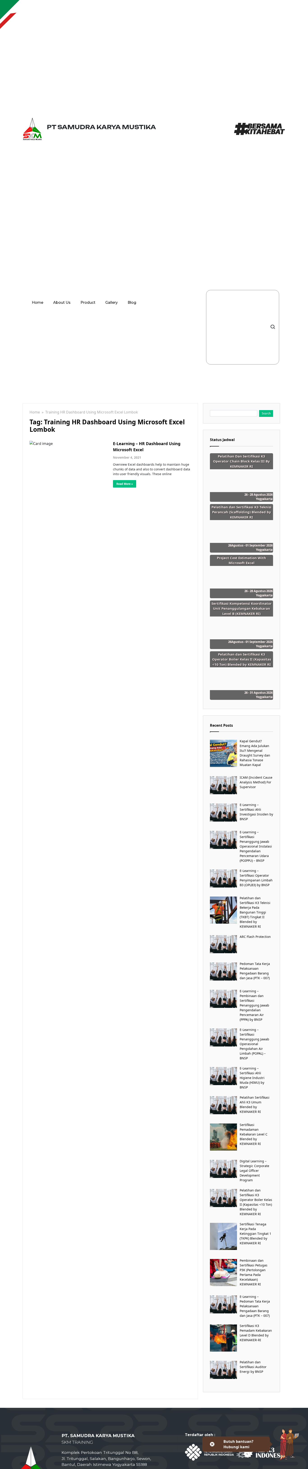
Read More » (124, 484)
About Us (62, 302)
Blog (132, 302)
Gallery (111, 302)
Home (37, 302)
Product (87, 302)
